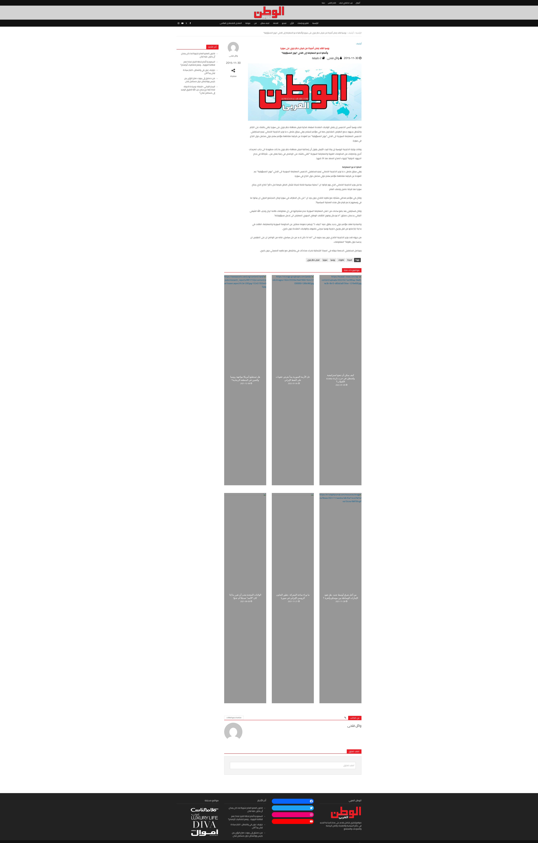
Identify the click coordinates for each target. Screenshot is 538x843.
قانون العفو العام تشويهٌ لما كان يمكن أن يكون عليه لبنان (198, 55)
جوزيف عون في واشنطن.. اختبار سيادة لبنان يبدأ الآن (199, 71)
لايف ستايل (264, 23)
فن (255, 23)
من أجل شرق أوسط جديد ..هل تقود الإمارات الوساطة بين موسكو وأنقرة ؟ (340, 596)
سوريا (325, 260)
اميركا (349, 260)
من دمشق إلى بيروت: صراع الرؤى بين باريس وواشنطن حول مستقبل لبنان (199, 79)
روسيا (333, 260)
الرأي (292, 23)
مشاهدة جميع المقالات (233, 717)
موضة (247, 23)
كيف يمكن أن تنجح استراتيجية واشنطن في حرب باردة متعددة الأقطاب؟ (340, 378)
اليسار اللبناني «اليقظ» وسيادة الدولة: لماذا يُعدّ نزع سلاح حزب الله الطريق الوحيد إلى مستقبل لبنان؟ (198, 90)
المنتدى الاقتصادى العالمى (231, 23)
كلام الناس (332, 2)
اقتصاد (275, 23)
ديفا (323, 2)
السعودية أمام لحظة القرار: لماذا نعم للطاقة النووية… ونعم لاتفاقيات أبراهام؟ (197, 63)
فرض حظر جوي (313, 260)
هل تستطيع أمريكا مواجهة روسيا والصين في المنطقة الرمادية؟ (245, 378)
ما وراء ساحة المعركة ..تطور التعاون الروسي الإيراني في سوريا (293, 596)
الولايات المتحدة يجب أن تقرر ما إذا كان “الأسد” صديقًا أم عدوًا (245, 596)
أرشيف (350, 33)
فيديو (284, 23)
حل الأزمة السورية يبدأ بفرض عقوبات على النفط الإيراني (293, 378)
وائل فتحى (233, 56)
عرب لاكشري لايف (346, 2)
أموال (358, 2)
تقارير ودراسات (303, 23)
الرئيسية (315, 23)
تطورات (341, 260)
